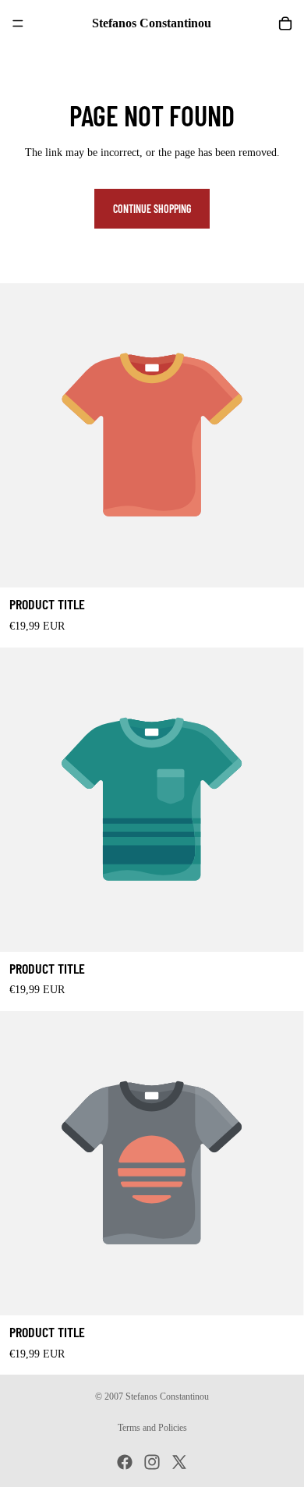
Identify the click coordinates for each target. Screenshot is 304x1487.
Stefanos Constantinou (167, 1396)
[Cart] (285, 23)
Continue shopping (152, 208)
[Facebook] (124, 1462)
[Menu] (18, 23)
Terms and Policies (152, 1427)
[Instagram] (152, 1462)
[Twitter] (179, 1462)
